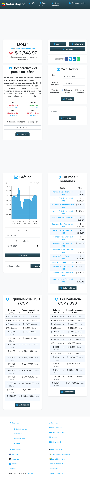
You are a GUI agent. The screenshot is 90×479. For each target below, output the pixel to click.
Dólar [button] (33, 3)
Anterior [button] (59, 44)
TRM (11, 48)
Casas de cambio (57, 432)
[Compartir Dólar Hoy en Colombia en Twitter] (70, 59)
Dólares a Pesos (68, 91)
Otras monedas (55, 4)
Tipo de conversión (54, 91)
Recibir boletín (68, 118)
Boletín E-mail (56, 442)
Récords (19, 434)
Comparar (23, 134)
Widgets (54, 437)
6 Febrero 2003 (32, 116)
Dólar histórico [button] (68, 288)
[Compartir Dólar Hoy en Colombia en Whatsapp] (78, 59)
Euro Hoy (42, 4)
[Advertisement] (45, 23)
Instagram (15, 459)
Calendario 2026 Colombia (60, 454)
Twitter (13, 464)
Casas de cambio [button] (78, 3)
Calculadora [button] (23, 405)
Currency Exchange (56, 473)
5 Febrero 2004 (12, 108)
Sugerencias (16, 449)
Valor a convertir (54, 83)
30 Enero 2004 (33, 108)
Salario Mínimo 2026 (58, 459)
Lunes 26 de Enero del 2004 (62, 262)
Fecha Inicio (22, 230)
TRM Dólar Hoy (56, 449)
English (30, 473)
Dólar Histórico (21, 429)
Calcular (68, 99)
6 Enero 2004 (12, 116)
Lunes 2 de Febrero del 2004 (63, 217)
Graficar (23, 255)
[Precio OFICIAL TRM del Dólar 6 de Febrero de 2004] (14, 4)
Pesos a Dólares (80, 91)
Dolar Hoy (15, 423)
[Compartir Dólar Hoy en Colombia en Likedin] (74, 59)
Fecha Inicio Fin (22, 241)
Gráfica (18, 443)
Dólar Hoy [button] (78, 44)
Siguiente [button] (69, 49)
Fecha (54, 75)
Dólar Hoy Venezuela (56, 464)
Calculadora (20, 438)
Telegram (12, 468)
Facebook (14, 454)
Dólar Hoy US (53, 468)
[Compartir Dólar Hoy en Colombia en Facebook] (66, 59)
